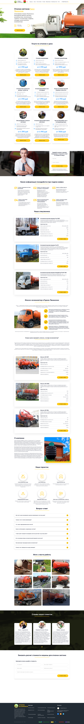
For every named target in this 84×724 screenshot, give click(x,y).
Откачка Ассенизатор (20, 2)
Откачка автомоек (50, 714)
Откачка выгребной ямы (42, 707)
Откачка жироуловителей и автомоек (42, 121)
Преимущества (54, 1)
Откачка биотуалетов (51, 707)
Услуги (31, 1)
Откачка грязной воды (61, 58)
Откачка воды (30, 717)
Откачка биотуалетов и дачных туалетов (23, 89)
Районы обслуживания (51, 717)
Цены (35, 1)
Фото (59, 1)
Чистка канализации (41, 710)
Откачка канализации (42, 58)
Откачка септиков (23, 58)
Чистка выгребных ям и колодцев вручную (61, 121)
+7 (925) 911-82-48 (63, 708)
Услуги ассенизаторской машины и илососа (61, 89)
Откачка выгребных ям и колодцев (42, 89)
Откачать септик (31, 707)
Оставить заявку (62, 266)
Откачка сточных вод (41, 717)
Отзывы (43, 1)
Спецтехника (39, 1)
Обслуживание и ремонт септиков (23, 121)
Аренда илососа (31, 710)
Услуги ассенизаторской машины (50, 711)
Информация (48, 1)
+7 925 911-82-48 (65, 1)
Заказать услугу (20, 30)
